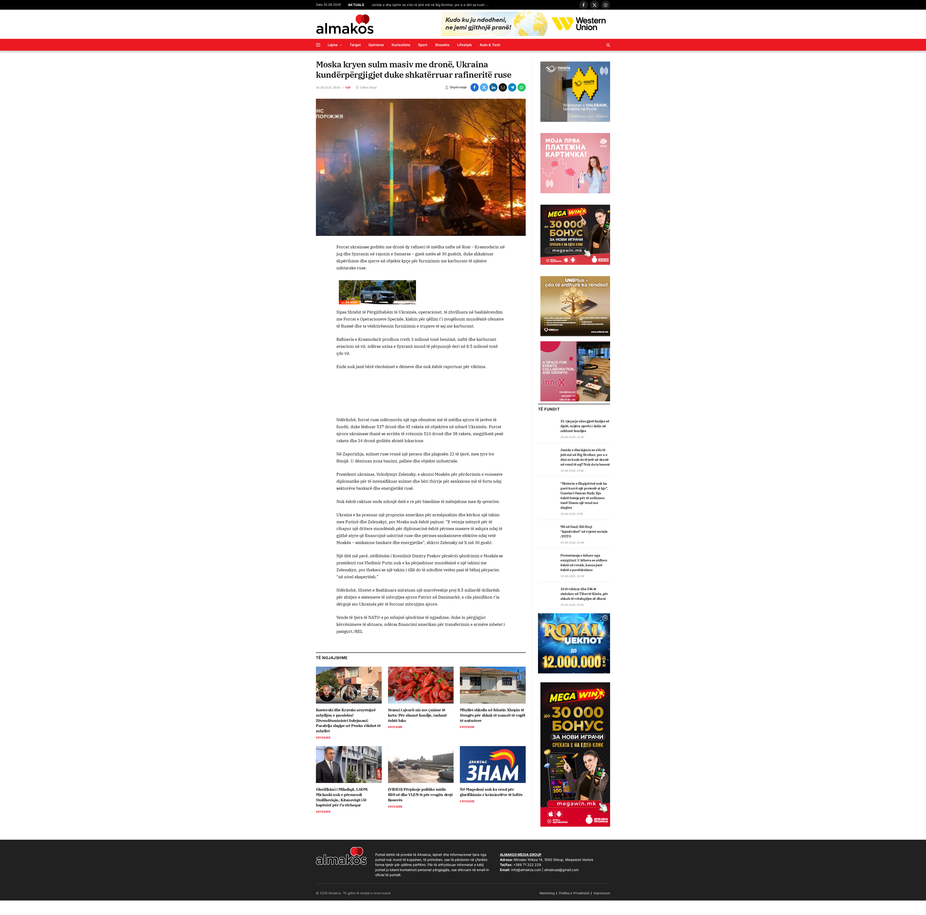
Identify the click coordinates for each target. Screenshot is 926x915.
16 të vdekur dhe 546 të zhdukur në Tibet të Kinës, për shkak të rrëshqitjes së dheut (584, 594)
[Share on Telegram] (512, 87)
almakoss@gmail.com (561, 870)
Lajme (333, 45)
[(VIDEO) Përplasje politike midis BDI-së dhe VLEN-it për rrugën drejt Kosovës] (421, 764)
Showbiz (442, 45)
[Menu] (318, 44)
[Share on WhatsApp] (521, 87)
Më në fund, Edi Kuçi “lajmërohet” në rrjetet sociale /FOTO (583, 531)
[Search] (608, 44)
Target (355, 45)
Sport (422, 45)
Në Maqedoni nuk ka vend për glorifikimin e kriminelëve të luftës (491, 792)
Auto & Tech (490, 45)
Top (348, 87)
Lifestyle (464, 45)
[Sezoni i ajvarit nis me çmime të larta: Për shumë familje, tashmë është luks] (421, 685)
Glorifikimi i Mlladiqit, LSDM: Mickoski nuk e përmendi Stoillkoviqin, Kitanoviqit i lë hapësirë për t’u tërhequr (342, 797)
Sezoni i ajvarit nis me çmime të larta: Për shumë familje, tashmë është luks (417, 715)
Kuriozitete (401, 45)
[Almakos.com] (345, 24)
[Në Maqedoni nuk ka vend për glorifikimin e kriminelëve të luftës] (493, 764)
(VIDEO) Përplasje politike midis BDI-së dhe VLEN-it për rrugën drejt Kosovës (420, 794)
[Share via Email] (503, 87)
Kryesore (323, 737)
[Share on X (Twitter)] (484, 87)
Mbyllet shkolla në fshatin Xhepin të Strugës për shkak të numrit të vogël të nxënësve (492, 715)
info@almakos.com (526, 870)
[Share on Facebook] (474, 87)
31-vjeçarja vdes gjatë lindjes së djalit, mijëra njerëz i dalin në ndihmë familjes (584, 426)
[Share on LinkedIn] (493, 87)
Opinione (376, 45)
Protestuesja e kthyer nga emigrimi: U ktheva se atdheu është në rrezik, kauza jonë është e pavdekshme (583, 562)
